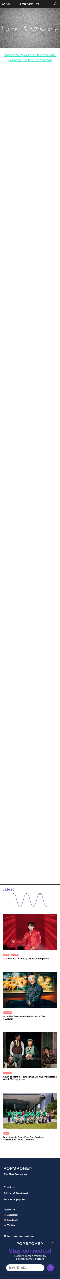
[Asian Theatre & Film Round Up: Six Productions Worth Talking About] (30, 1050)
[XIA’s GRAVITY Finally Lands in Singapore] (30, 932)
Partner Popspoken (15, 1200)
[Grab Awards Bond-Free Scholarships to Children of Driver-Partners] (30, 1111)
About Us (9, 1187)
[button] (55, 2)
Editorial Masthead (16, 1193)
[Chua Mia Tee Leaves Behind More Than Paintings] (30, 990)
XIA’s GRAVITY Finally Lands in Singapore (26, 959)
